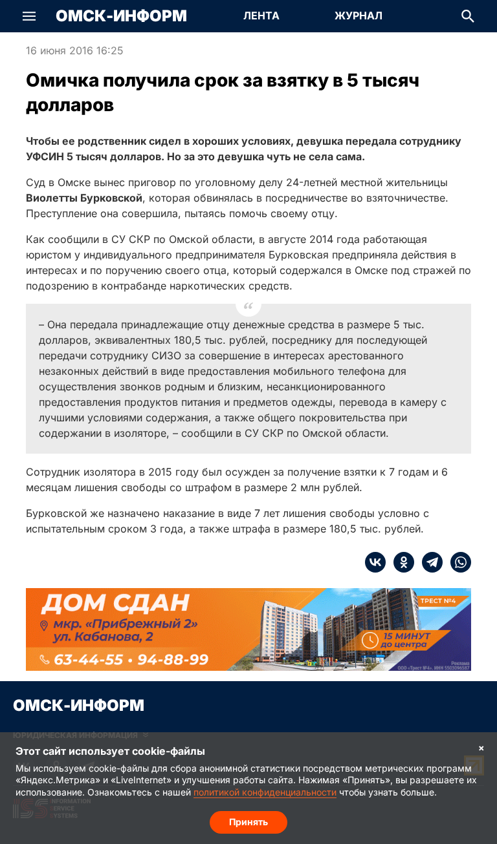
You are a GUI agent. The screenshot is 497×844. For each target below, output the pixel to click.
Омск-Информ (121, 16)
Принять (248, 821)
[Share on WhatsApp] (457, 562)
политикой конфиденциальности (265, 791)
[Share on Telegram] (428, 562)
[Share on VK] (375, 562)
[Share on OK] (400, 562)
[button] (29, 16)
